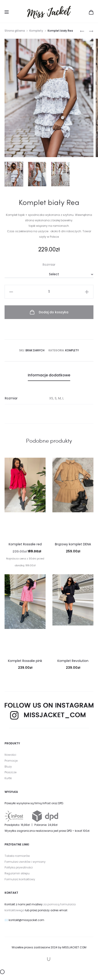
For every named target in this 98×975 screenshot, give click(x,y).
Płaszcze (10, 772)
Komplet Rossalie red (25, 544)
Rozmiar (49, 264)
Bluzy (8, 766)
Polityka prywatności (19, 867)
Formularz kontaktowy (20, 879)
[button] (11, 291)
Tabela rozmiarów (17, 856)
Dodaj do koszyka (53, 312)
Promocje (11, 761)
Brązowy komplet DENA (73, 544)
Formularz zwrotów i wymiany (25, 862)
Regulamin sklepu (17, 873)
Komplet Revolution (72, 661)
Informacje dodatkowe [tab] (49, 375)
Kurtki (8, 778)
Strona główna (15, 31)
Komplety (36, 31)
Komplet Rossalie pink (25, 661)
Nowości (10, 755)
